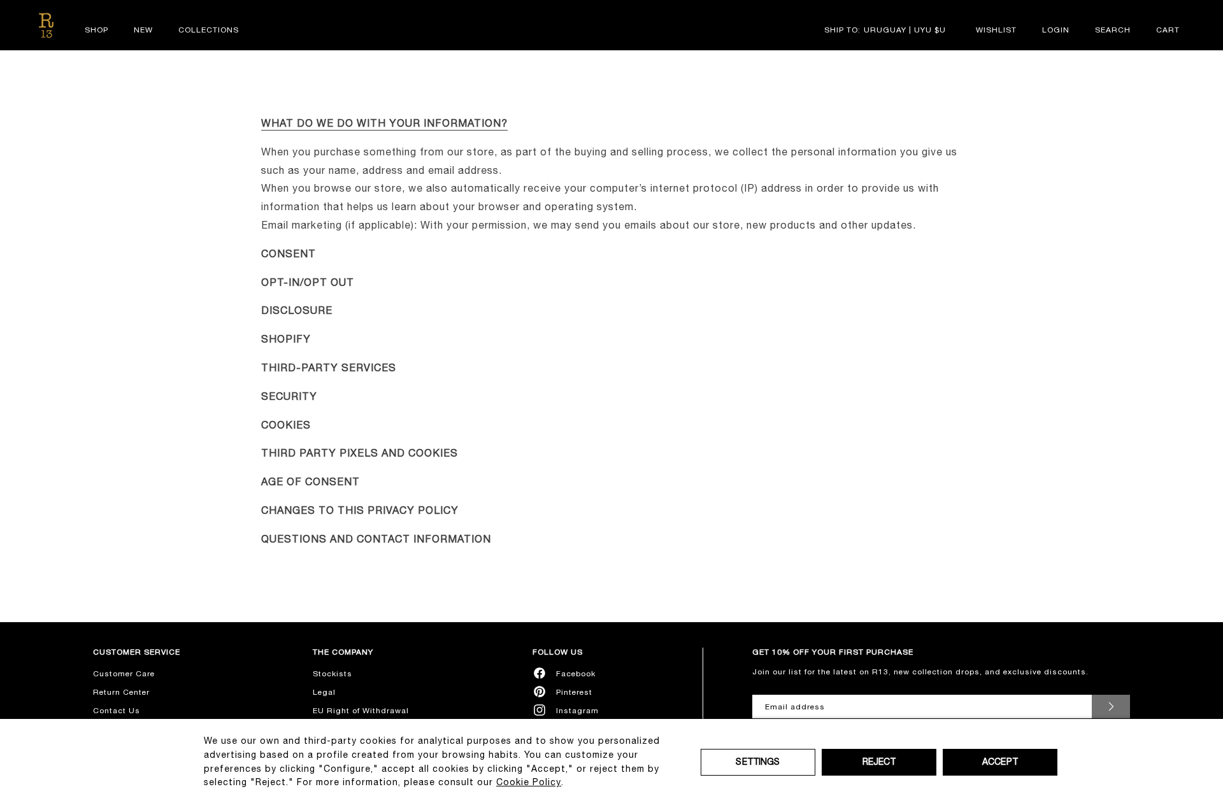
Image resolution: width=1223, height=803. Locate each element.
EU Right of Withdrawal (361, 710)
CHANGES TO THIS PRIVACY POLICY (360, 510)
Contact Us (116, 710)
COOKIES (286, 424)
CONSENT (288, 253)
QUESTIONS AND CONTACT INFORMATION (376, 538)
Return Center (121, 692)
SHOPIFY (286, 339)
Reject (879, 762)
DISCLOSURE (297, 310)
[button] (1112, 30)
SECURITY (289, 396)
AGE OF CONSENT (310, 481)
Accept (1000, 762)
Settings (758, 762)
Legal (324, 692)
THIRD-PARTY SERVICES (328, 367)
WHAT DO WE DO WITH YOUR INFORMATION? (384, 123)
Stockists (332, 673)
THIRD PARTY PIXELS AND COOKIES (359, 452)
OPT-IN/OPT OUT (307, 282)
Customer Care (124, 673)
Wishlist (996, 29)
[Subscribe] (1111, 706)
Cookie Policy (528, 782)
